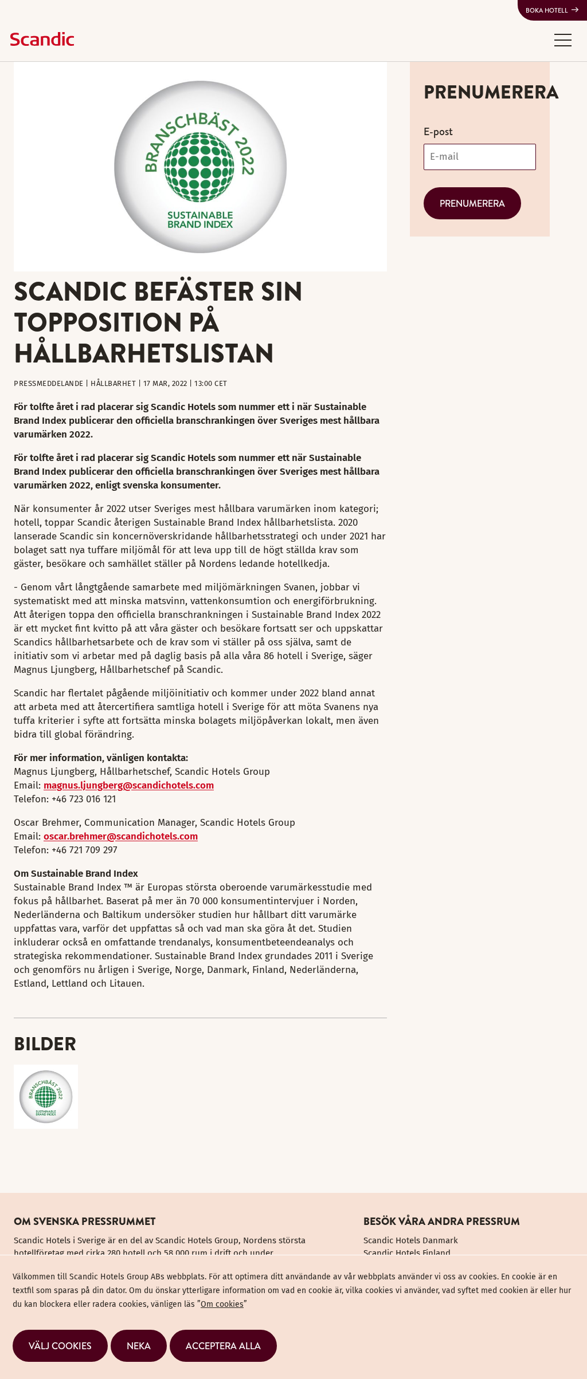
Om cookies (222, 1304)
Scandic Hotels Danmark (410, 1240)
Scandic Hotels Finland (407, 1253)
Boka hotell (547, 10)
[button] (563, 39)
